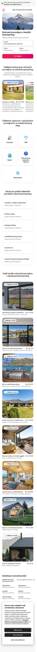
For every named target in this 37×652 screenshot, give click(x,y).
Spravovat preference (18, 640)
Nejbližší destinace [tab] (8, 580)
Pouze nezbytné (18, 635)
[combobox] (18, 44)
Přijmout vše (18, 630)
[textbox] (10, 50)
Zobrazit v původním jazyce (12, 4)
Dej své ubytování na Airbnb (22, 10)
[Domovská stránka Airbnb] (3, 10)
